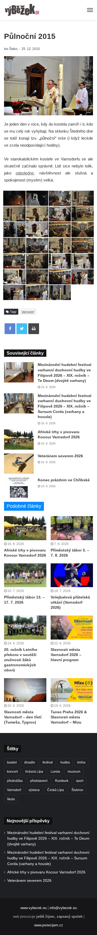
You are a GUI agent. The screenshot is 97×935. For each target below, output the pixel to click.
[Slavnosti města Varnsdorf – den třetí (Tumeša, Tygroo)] (25, 690)
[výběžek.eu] (23, 10)
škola (11, 799)
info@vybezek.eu (63, 908)
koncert (12, 771)
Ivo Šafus (11, 49)
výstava (34, 790)
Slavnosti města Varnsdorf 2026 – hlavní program (66, 654)
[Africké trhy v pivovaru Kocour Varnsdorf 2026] (19, 439)
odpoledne (25, 173)
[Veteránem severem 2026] (19, 463)
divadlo (29, 762)
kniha (81, 762)
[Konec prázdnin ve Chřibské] (19, 487)
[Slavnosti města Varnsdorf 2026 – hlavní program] (72, 628)
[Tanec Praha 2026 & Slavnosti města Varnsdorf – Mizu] (72, 690)
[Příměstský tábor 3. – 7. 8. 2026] (72, 528)
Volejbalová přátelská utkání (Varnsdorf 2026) (70, 602)
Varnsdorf (28, 311)
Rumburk (61, 781)
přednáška (15, 781)
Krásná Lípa (34, 771)
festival (48, 762)
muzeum (74, 771)
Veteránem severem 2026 (60, 456)
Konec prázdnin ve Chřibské (64, 480)
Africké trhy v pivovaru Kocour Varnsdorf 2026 (46, 872)
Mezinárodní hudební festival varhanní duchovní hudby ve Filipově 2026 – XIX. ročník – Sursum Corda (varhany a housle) (64, 406)
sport (79, 781)
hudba (65, 762)
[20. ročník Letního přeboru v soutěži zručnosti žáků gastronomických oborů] (25, 628)
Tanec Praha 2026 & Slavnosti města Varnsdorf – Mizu (69, 717)
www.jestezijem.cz (48, 925)
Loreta (55, 771)
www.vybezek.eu (33, 908)
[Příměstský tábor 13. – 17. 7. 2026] (25, 575)
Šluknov (77, 790)
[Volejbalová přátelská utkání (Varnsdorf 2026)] (72, 575)
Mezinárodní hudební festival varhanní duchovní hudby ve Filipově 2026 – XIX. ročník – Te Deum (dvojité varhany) (48, 838)
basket (12, 762)
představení (38, 781)
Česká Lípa (55, 790)
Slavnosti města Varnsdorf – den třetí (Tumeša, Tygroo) (22, 717)
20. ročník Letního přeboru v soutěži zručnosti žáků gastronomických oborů (20, 659)
